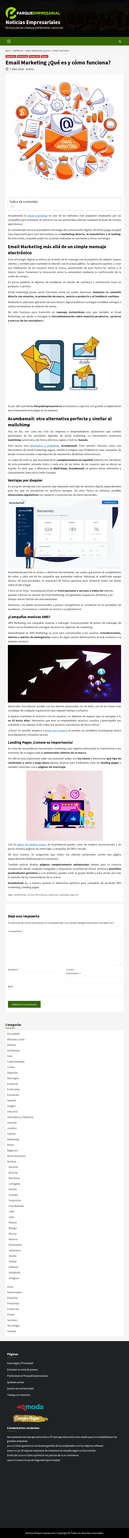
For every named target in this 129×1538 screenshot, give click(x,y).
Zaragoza (14, 1278)
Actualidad (13, 1033)
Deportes (12, 1072)
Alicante (13, 1167)
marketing (64, 894)
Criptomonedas (16, 1061)
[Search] (120, 42)
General (11, 1100)
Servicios (12, 1320)
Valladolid (14, 1272)
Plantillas (12, 1298)
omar (10, 1450)
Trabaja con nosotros (18, 1395)
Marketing (22, 56)
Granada (13, 1195)
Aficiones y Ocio (16, 1039)
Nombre (13, 969)
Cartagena (14, 1183)
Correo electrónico (73, 971)
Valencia (13, 1267)
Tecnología (13, 1325)
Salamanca (15, 1250)
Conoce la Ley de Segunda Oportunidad (37, 1460)
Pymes (44, 56)
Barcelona (14, 1178)
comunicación (19, 894)
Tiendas (11, 1331)
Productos (34, 56)
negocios (74, 894)
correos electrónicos (37, 894)
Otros (10, 1287)
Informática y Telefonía (20, 1117)
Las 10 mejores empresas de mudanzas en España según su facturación (56, 1450)
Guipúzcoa (15, 1200)
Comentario (15, 931)
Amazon (11, 1045)
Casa (9, 1056)
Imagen (11, 1106)
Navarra (13, 1239)
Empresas (10, 56)
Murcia (12, 1233)
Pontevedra (15, 1244)
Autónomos (13, 1050)
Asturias (13, 1172)
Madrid (13, 1222)
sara (9, 1460)
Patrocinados (14, 1292)
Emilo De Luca (15, 1455)
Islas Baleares (16, 1206)
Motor (10, 1145)
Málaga (13, 1228)
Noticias (11, 1161)
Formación (13, 1095)
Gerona (13, 1189)
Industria (12, 1111)
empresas (53, 894)
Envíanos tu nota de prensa (22, 1369)
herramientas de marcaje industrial (27, 1437)
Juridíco (12, 1128)
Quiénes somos (15, 1382)
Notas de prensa (16, 1156)
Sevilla (12, 1256)
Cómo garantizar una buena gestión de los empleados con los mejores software (59, 1445)
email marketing (38, 215)
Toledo (13, 1261)
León (11, 1217)
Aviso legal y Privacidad (20, 1363)
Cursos (11, 1067)
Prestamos (13, 1303)
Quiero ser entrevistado (20, 1388)
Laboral (11, 1133)
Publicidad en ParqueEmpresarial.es (27, 1376)
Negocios (12, 1150)
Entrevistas (13, 1089)
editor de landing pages (31, 844)
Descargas (13, 1078)
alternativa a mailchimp (44, 445)
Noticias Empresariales (33, 22)
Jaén (11, 1211)
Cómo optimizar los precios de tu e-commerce (53, 1455)
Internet (12, 1122)
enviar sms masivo (56, 730)
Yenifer (30, 69)
